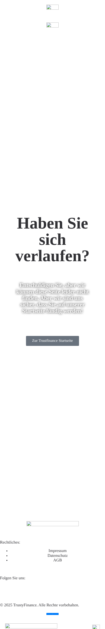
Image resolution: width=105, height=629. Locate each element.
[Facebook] (34, 590)
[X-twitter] (20, 590)
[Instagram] (47, 590)
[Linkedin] (6, 590)
